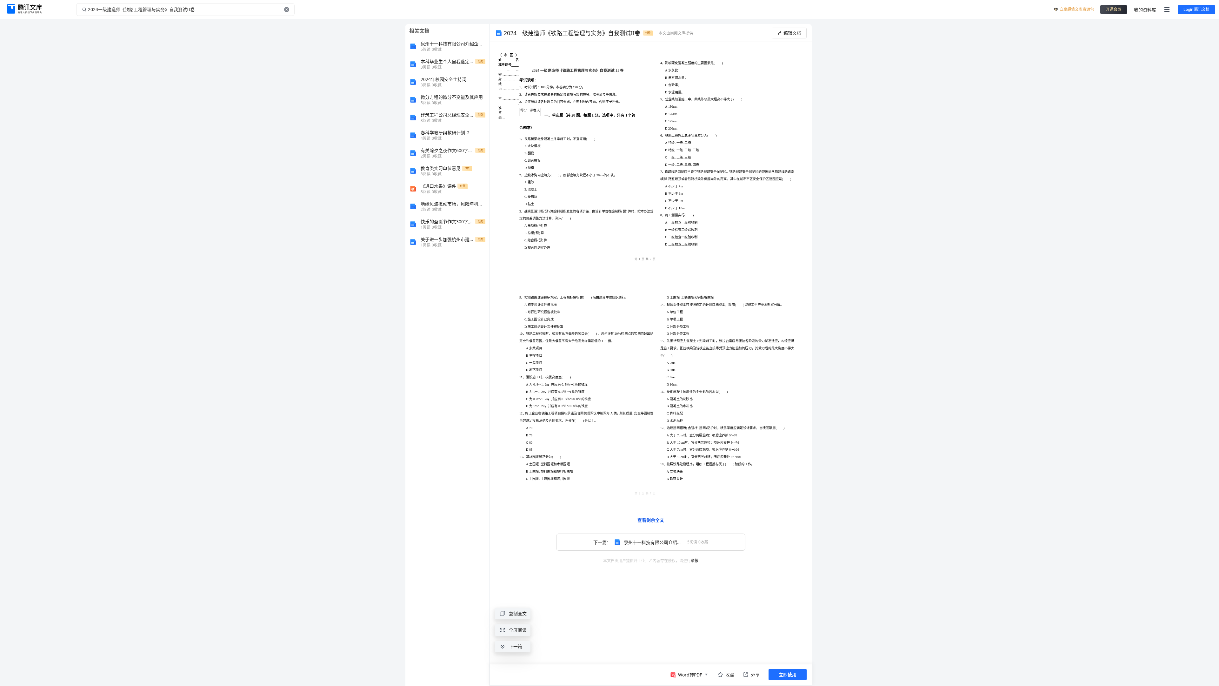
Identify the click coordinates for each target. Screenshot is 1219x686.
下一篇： (653, 542)
